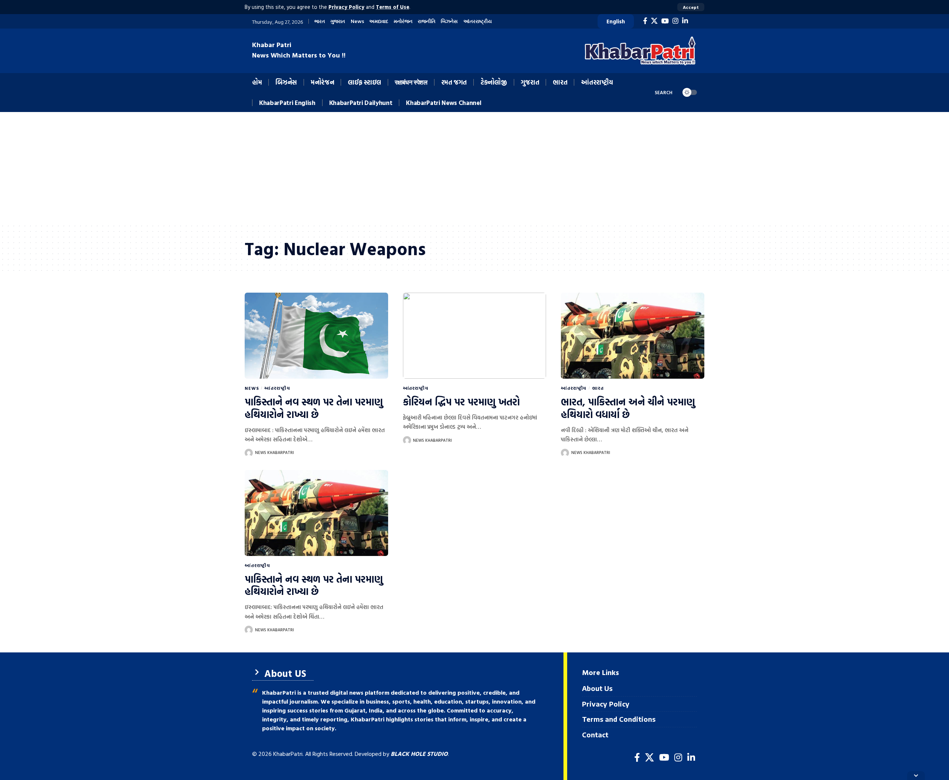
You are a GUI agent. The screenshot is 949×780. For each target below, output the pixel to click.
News (357, 21)
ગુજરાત (337, 21)
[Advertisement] (474, 168)
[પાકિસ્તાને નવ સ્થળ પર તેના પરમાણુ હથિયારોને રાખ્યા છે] (316, 336)
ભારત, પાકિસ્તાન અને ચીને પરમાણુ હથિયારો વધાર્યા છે (628, 408)
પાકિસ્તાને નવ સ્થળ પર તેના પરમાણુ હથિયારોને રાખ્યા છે (314, 408)
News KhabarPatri (274, 452)
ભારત (319, 21)
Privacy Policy (346, 7)
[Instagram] (675, 21)
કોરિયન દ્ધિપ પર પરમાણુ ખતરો (461, 402)
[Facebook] (645, 21)
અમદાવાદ (378, 21)
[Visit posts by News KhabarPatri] (249, 453)
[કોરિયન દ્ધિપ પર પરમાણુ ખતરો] (474, 336)
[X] (654, 21)
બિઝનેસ (449, 21)
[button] (690, 7)
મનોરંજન (403, 21)
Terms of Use (392, 7)
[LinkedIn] (685, 21)
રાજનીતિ (427, 21)
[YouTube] (665, 21)
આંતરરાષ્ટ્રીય (477, 21)
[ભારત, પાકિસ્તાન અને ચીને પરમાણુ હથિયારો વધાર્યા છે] (632, 336)
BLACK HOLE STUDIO (419, 753)
